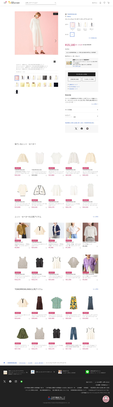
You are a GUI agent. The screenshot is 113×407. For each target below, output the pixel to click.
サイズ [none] (66, 34)
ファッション (22, 362)
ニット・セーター (39, 362)
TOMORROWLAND (72, 14)
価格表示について (73, 84)
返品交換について (73, 88)
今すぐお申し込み (77, 66)
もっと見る (94, 104)
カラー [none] (66, 24)
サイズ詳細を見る (93, 37)
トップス (30, 362)
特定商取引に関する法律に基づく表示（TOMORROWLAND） (80, 122)
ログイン (94, 2)
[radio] (72, 26)
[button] (36, 40)
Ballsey (69, 16)
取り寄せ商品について (74, 86)
